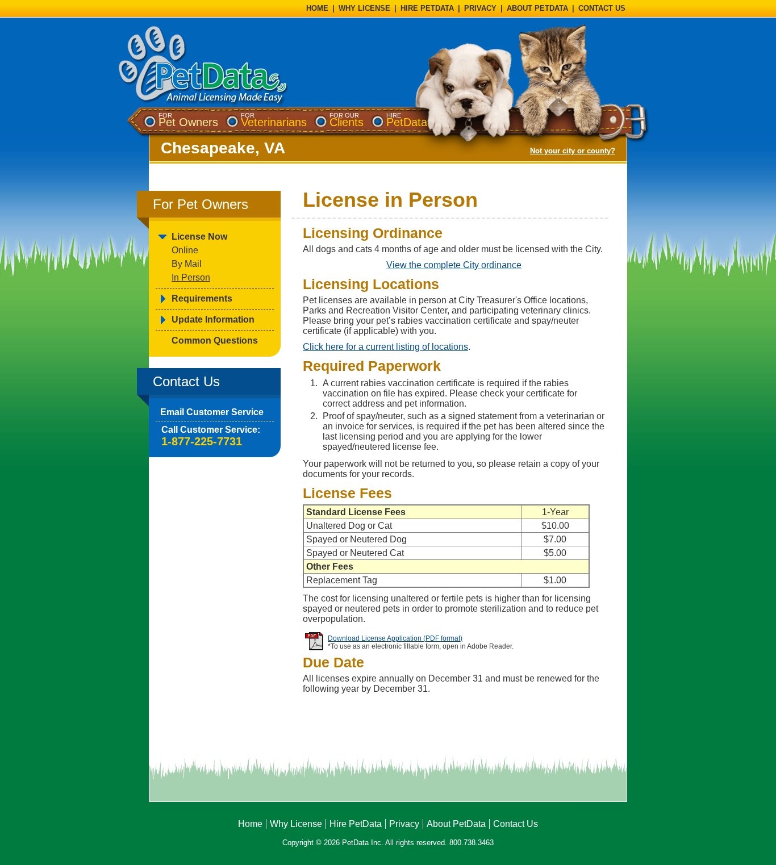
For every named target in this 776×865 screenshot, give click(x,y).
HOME (317, 8)
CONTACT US (601, 8)
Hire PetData (355, 824)
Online (185, 250)
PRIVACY (480, 8)
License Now (199, 236)
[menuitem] (188, 120)
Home (250, 824)
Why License (296, 824)
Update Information (213, 319)
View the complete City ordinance (453, 265)
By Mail (187, 264)
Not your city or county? (572, 151)
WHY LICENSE (364, 8)
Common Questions (215, 340)
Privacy (404, 824)
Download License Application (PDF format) (395, 638)
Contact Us (515, 824)
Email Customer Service (212, 412)
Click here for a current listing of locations (385, 347)
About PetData (456, 824)
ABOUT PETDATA (537, 8)
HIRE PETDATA (427, 8)
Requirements (202, 298)
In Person (191, 277)
